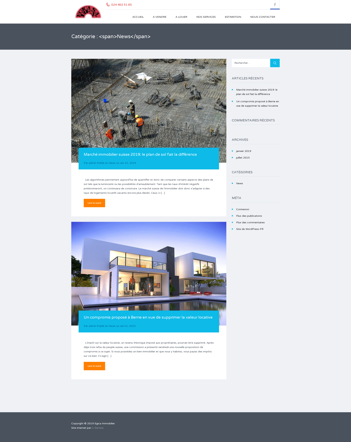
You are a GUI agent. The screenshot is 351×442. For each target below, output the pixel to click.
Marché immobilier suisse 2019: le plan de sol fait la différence (140, 154)
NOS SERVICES (206, 16)
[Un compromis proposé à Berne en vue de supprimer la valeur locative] (148, 274)
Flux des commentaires (250, 222)
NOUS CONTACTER (262, 16)
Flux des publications (249, 215)
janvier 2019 (243, 151)
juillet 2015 (243, 157)
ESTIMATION (233, 16)
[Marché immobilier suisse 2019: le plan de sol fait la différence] (148, 110)
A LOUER (181, 16)
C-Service (97, 427)
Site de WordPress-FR (249, 229)
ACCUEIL (138, 16)
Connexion (242, 209)
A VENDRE (159, 16)
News (112, 162)
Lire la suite (94, 202)
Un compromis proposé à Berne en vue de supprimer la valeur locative (148, 317)
